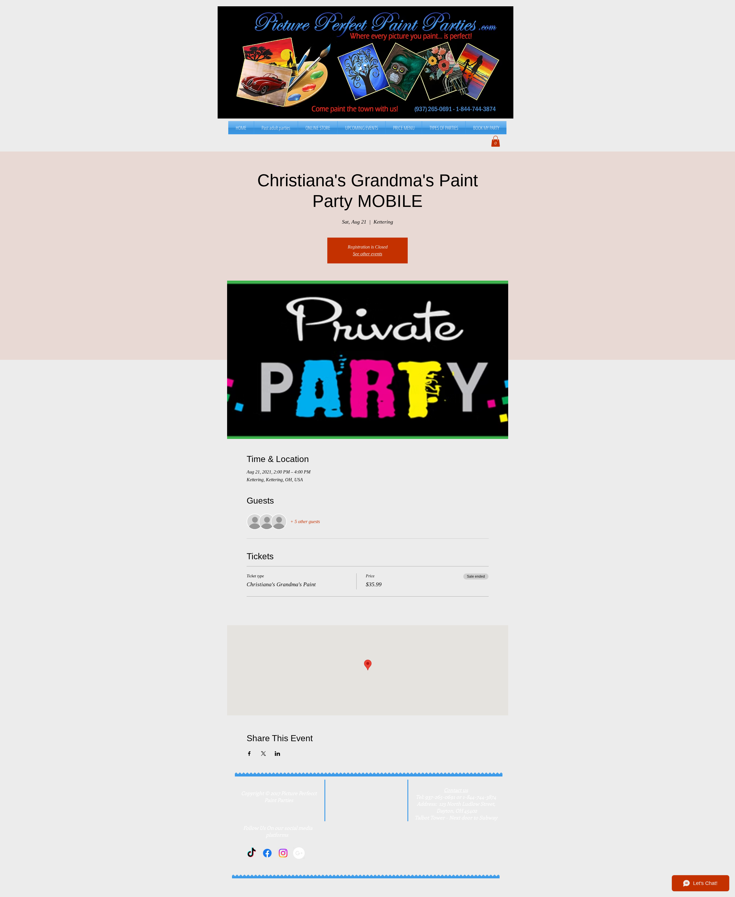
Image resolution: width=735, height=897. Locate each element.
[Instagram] (283, 853)
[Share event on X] (263, 753)
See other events (367, 253)
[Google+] (299, 853)
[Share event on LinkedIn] (277, 753)
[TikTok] (251, 853)
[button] (404, 127)
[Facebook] (267, 853)
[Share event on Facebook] (249, 753)
